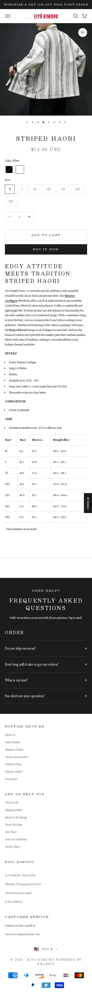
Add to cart (46, 234)
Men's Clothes (12, 742)
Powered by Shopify (59, 961)
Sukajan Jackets (14, 772)
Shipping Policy (14, 810)
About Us (10, 735)
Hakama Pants (13, 764)
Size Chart (11, 832)
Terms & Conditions (16, 839)
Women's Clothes (14, 750)
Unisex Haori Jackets (16, 757)
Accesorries (11, 779)
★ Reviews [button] (88, 503)
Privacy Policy (12, 847)
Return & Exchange (16, 817)
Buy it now (46, 249)
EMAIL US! (11, 803)
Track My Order (13, 825)
